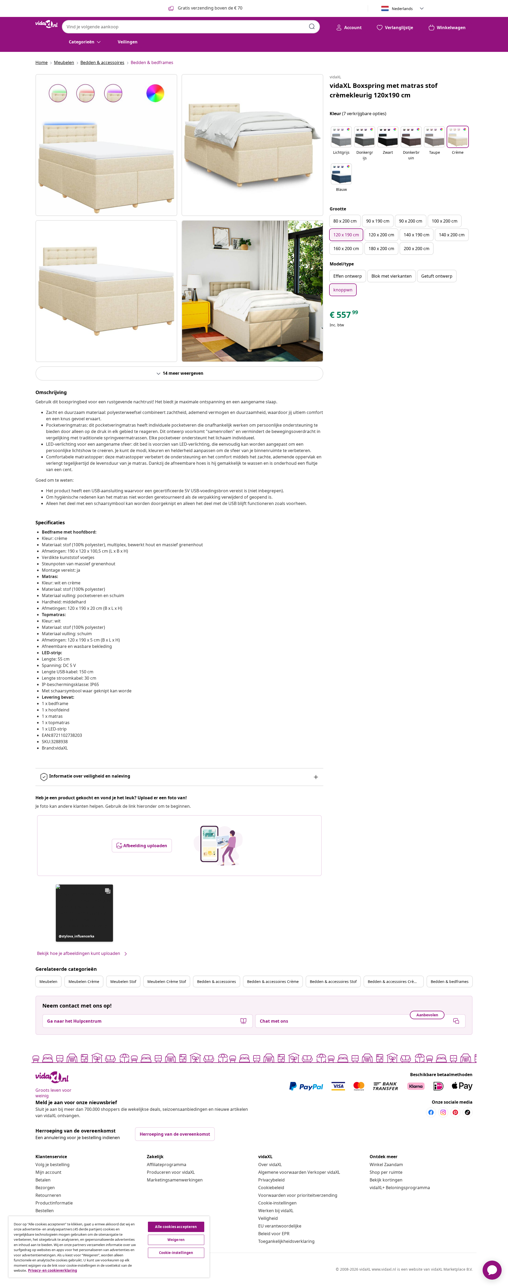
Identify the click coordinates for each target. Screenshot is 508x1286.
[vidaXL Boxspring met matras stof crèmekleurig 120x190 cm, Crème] (106, 145)
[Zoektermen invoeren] (312, 26)
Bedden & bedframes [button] (450, 981)
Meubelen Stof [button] (123, 981)
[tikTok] (467, 1112)
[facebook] (431, 1112)
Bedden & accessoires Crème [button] (273, 981)
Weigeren (176, 1239)
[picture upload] (218, 845)
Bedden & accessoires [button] (216, 981)
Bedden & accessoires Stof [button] (333, 981)
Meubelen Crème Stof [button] (166, 981)
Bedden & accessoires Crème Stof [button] (395, 981)
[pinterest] (455, 1112)
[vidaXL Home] (46, 24)
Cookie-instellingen (277, 1203)
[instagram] (443, 1112)
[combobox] (191, 26)
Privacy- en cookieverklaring (52, 1270)
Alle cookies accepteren (176, 1226)
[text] (344, 316)
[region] (109, 1247)
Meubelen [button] (48, 981)
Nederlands (402, 8)
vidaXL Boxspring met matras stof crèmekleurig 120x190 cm (383, 90)
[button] (84, 913)
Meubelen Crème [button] (84, 981)
